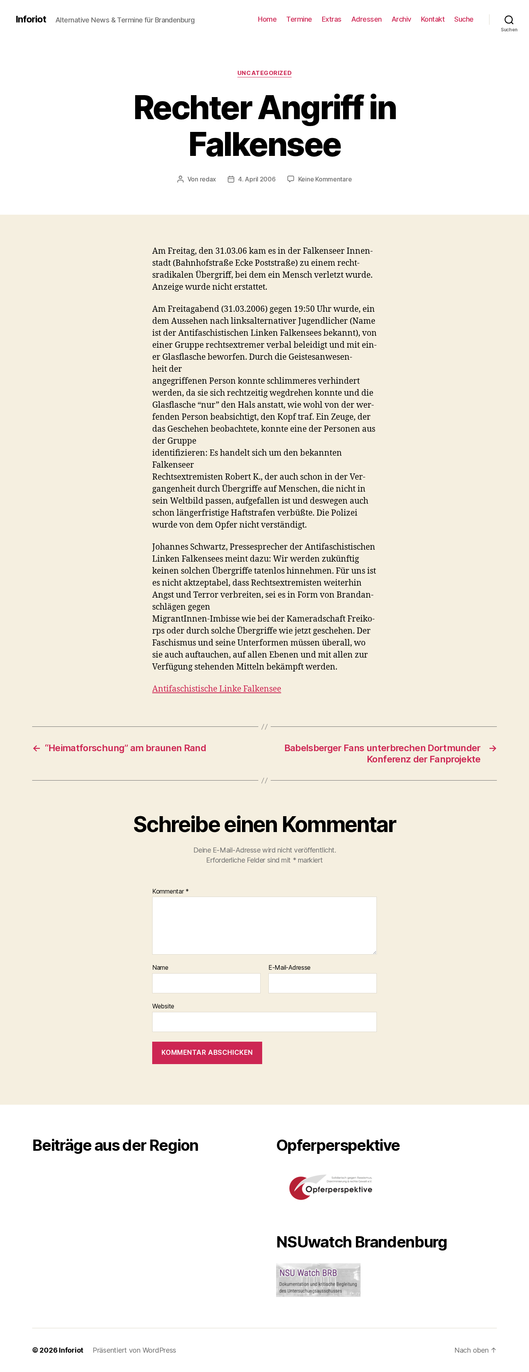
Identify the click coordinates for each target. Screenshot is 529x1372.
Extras (332, 19)
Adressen (366, 19)
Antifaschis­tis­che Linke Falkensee (216, 689)
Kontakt (433, 19)
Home (267, 19)
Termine (299, 19)
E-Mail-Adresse (289, 967)
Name (160, 967)
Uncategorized (264, 73)
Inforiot (30, 19)
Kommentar (170, 891)
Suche (464, 19)
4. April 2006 (257, 179)
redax (208, 179)
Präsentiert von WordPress (134, 1350)
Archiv (401, 19)
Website (163, 1006)
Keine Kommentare (325, 179)
